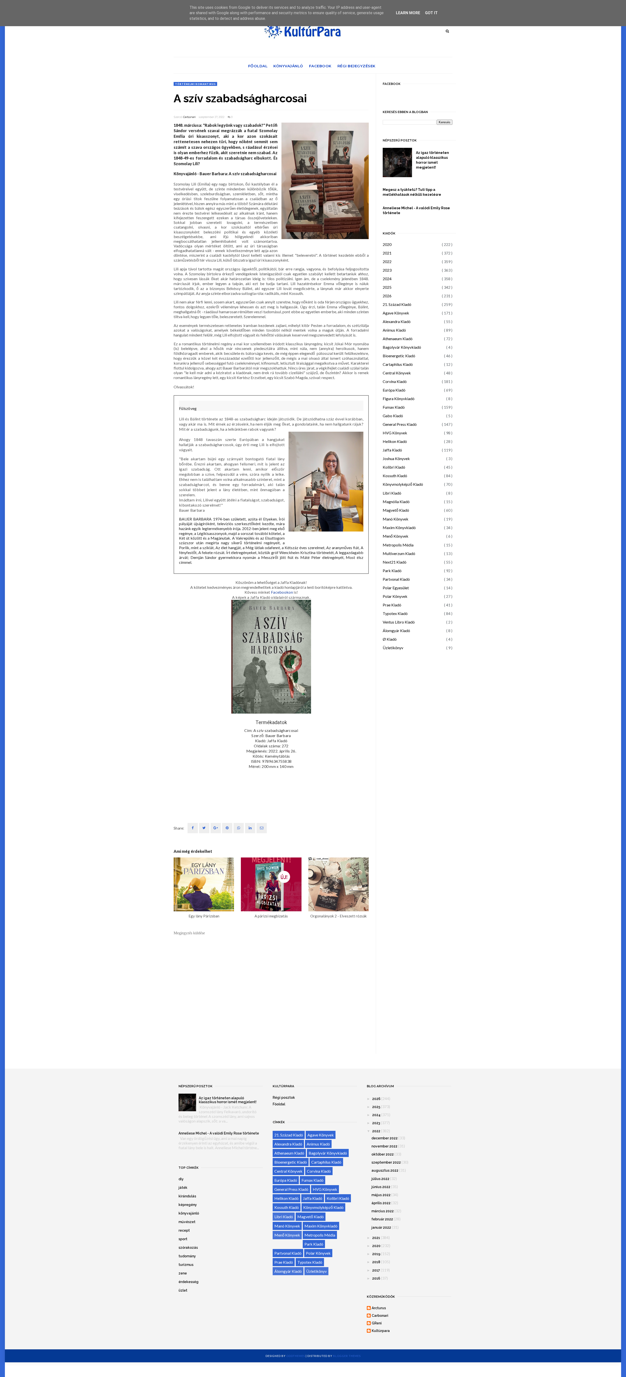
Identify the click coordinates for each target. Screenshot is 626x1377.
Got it (431, 13)
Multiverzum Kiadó (399, 553)
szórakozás (188, 1248)
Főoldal (258, 66)
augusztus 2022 (384, 1170)
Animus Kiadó (394, 330)
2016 (376, 1278)
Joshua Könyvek (396, 458)
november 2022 (384, 1146)
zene (183, 1273)
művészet (187, 1222)
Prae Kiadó (392, 604)
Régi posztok (284, 1097)
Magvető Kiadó (396, 510)
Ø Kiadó (390, 639)
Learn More (408, 13)
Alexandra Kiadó (397, 321)
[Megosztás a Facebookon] (193, 828)
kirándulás (187, 1196)
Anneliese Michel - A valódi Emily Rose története (416, 210)
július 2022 (380, 1179)
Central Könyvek (397, 372)
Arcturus (379, 1308)
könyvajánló (189, 1213)
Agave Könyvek (396, 313)
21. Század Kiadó (397, 304)
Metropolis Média (398, 545)
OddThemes (295, 1355)
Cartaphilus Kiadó (398, 364)
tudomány (187, 1256)
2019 (376, 1254)
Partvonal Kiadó (396, 579)
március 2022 (382, 1211)
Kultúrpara (381, 1331)
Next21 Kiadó (394, 562)
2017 (376, 1270)
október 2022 (382, 1154)
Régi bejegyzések (356, 66)
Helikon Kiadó (395, 441)
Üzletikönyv (393, 647)
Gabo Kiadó (393, 415)
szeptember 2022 (386, 1162)
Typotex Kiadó (395, 613)
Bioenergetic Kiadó (399, 355)
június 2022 (380, 1187)
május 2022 (381, 1195)
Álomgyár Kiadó (396, 630)
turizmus (186, 1265)
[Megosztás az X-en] (204, 828)
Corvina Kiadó (395, 381)
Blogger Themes (347, 1355)
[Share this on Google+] (216, 828)
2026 (387, 295)
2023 (387, 270)
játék (183, 1188)
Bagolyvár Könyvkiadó (402, 347)
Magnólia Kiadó (396, 501)
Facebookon (282, 592)
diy (181, 1179)
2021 (387, 253)
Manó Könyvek (395, 519)
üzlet (183, 1290)
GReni (377, 1323)
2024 (387, 278)
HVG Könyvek (395, 432)
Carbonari (189, 117)
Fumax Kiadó (394, 407)
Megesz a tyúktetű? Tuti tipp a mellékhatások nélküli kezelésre (412, 192)
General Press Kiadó (400, 424)
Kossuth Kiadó (395, 475)
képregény (188, 1205)
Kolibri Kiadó (394, 467)
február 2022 (382, 1219)
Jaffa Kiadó (392, 450)
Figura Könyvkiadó (398, 398)
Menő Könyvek (395, 536)
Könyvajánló (288, 66)
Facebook (320, 66)
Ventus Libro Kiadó (399, 622)
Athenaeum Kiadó (398, 338)
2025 (387, 287)
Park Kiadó (392, 570)
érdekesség (189, 1282)
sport (183, 1239)
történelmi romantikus (195, 83)
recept (184, 1230)
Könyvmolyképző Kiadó (403, 484)
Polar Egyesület (396, 587)
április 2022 (381, 1203)
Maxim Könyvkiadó (399, 527)
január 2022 (381, 1227)
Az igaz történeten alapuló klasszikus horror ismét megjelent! (432, 160)
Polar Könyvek (395, 596)
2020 (387, 244)
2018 (376, 1262)
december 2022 (384, 1138)
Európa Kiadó (394, 390)
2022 (387, 261)
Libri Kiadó (392, 493)
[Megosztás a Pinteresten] (262, 828)
